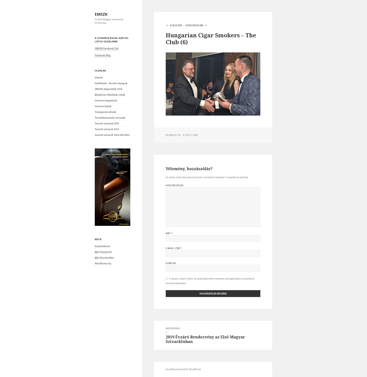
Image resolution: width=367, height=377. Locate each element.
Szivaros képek (103, 106)
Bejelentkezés (102, 246)
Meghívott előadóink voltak (110, 94)
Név (169, 233)
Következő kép (195, 25)
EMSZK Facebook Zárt (107, 48)
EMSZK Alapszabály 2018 (108, 89)
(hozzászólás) (104, 257)
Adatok (99, 77)
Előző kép (176, 25)
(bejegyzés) (103, 252)
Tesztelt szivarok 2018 (107, 123)
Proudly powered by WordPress (183, 369)
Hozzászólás (175, 185)
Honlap (171, 263)
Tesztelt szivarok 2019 (107, 129)
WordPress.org (103, 263)
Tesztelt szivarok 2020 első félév (112, 135)
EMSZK (101, 14)
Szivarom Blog (103, 55)
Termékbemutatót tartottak (110, 117)
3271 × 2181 (191, 135)
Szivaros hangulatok (106, 100)
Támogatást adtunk (105, 112)
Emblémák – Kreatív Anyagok (111, 83)
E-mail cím (174, 248)
